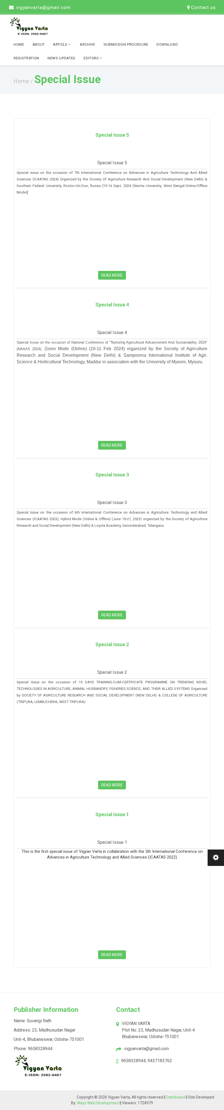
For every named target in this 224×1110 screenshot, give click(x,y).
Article (60, 44)
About (39, 44)
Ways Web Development (98, 1103)
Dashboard (176, 1097)
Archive (87, 44)
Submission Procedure (126, 44)
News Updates (61, 58)
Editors (92, 58)
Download (167, 44)
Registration (26, 58)
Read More (112, 275)
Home (19, 44)
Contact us (203, 7)
